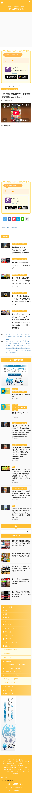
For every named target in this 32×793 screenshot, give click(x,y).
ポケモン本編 (9, 694)
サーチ (7, 621)
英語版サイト (9, 686)
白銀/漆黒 (8, 632)
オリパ (7, 618)
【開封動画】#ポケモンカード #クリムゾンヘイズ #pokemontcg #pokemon (21, 250)
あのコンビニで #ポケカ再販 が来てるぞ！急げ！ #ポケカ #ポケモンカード (21, 569)
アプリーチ (14, 73)
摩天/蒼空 (8, 625)
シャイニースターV (11, 642)
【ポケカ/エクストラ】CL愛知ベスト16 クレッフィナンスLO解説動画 (21, 594)
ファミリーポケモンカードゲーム (15, 664)
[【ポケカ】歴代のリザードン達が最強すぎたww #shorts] (18, 219)
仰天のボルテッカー (10, 650)
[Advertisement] (16, 29)
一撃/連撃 (8, 639)
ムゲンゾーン (8, 657)
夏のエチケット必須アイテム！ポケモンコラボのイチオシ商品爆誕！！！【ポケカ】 (18, 336)
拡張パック (8, 646)
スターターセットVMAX (11, 679)
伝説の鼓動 (7, 653)
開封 (6, 614)
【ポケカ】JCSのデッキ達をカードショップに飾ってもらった (21, 265)
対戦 (6, 610)
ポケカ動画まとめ (16, 9)
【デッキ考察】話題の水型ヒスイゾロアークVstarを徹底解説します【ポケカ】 (21, 543)
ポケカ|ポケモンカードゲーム (10, 227)
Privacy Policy (9, 780)
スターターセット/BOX (12, 675)
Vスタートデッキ (9, 683)
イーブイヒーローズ (11, 628)
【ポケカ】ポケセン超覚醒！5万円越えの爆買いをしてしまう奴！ (21, 581)
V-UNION (8, 661)
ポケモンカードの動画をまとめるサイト (16, 787)
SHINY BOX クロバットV (13, 672)
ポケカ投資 (8, 690)
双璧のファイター (10, 635)
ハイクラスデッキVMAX (12, 668)
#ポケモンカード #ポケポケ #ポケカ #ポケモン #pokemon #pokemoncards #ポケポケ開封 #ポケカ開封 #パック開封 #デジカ (21, 513)
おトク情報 (8, 607)
